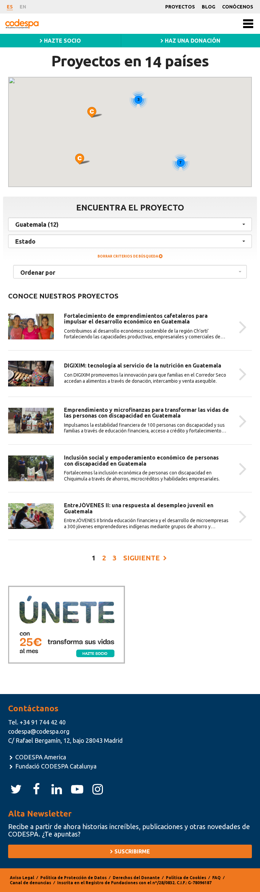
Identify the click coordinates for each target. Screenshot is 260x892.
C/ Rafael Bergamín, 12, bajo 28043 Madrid (65, 740)
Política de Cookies (186, 877)
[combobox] (130, 271)
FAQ (216, 877)
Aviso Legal (22, 877)
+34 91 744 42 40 (43, 722)
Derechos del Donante (136, 877)
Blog (208, 6)
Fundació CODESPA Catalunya (55, 766)
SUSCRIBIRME (131, 851)
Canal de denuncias (30, 882)
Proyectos (180, 6)
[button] (82, 159)
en (23, 6)
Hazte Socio (62, 41)
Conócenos (237, 6)
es (10, 6)
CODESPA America (40, 757)
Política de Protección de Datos (73, 877)
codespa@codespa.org (38, 731)
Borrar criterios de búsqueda (128, 256)
